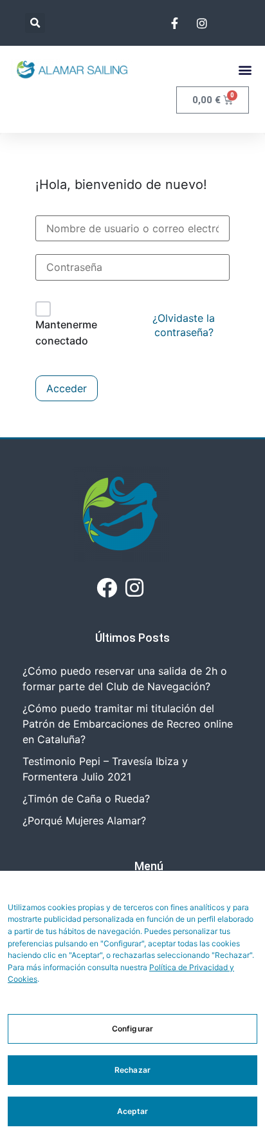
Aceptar (133, 1111)
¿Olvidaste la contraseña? (183, 325)
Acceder (66, 388)
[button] (35, 23)
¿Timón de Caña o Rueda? (86, 798)
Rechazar (132, 1070)
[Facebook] (107, 587)
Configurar (132, 1028)
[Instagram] (134, 587)
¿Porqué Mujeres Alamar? (84, 820)
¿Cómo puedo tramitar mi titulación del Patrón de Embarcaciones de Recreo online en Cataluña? (128, 724)
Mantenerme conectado (66, 333)
